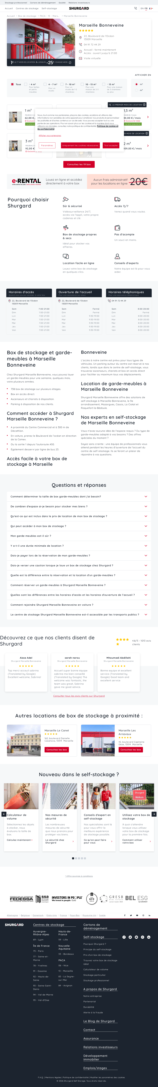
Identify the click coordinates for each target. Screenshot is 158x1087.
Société (62, 3)
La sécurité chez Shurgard (54, 841)
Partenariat (89, 1001)
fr (146, 8)
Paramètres (47, 145)
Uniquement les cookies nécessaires (80, 145)
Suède (102, 915)
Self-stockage (93, 937)
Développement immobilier (95, 1057)
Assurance (91, 1038)
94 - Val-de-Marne (43, 994)
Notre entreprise (92, 996)
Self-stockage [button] (49, 8)
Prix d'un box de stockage (97, 955)
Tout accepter (111, 145)
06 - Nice (63, 965)
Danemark (38, 915)
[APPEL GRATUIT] (135, 8)
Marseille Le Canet (57, 730)
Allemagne (12, 915)
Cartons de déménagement (43, 3)
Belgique (25, 915)
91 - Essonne (40, 971)
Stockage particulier (94, 975)
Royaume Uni (89, 915)
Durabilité (88, 1007)
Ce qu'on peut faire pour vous (95, 841)
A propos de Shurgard (100, 989)
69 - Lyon (38, 939)
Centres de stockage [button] (27, 8)
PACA (62, 960)
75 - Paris (38, 951)
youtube (137, 915)
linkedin (149, 915)
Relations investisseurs (79, 3)
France (63, 915)
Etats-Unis (52, 915)
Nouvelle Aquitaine (64, 947)
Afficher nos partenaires (50, 135)
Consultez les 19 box (79, 164)
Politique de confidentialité (76, 1077)
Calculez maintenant (19, 840)
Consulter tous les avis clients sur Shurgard (79, 695)
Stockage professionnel (16, 3)
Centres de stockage (48, 925)
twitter (131, 915)
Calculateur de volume (95, 969)
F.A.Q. (41, 1077)
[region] (79, 130)
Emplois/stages (95, 1068)
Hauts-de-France (65, 933)
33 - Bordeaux (66, 954)
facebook (124, 915)
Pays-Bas (75, 915)
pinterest (143, 915)
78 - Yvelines (40, 965)
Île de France (41, 945)
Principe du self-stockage (97, 949)
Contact (89, 1030)
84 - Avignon (65, 985)
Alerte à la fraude (93, 1012)
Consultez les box (57, 749)
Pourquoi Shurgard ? (94, 944)
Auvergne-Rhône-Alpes (41, 933)
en (142, 8)
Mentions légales (53, 1077)
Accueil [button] (9, 8)
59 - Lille (63, 939)
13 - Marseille (66, 971)
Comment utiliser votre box (132, 841)
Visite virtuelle (92, 58)
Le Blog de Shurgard (99, 1021)
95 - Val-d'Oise (41, 1000)
